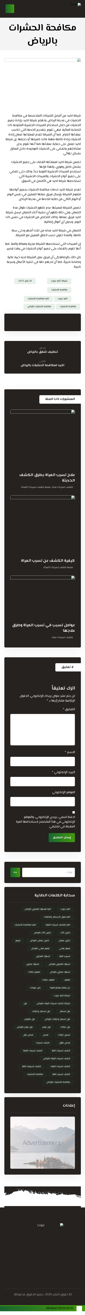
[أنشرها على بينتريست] (61, 321)
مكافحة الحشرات (59, 290)
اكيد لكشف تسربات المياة (57, 925)
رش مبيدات (35, 988)
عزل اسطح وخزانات (41, 1011)
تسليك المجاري (43, 956)
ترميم (17, 941)
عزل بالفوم (30, 1019)
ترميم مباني (64, 948)
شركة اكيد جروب (62, 996)
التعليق (69, 709)
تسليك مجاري (32, 964)
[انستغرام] (35, 1267)
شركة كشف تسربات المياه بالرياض (53, 1004)
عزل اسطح (65, 1011)
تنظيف (67, 980)
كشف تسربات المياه (60, 1066)
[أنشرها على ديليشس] (45, 321)
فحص (45, 1035)
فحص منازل (64, 1043)
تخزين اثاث (65, 933)
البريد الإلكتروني (63, 772)
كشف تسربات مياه (62, 487)
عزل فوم (46, 1027)
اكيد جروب (62, 299)
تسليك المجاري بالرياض (59, 964)
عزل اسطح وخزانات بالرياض (57, 1019)
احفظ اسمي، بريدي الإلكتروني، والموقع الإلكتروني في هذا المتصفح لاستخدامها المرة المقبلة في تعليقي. (45, 822)
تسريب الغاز (65, 956)
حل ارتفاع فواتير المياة (60, 988)
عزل (25, 1004)
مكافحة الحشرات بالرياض (39, 306)
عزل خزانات (65, 1027)
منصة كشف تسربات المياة (36, 487)
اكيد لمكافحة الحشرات (38, 299)
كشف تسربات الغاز (61, 1051)
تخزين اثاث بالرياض (42, 933)
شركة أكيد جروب (59, 281)
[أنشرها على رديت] (53, 321)
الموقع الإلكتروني (63, 792)
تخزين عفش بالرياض (39, 941)
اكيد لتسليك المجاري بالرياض (38, 909)
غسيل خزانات (64, 1035)
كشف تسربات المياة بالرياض (56, 1059)
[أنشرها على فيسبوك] (77, 321)
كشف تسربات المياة (32, 1051)
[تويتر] (50, 1267)
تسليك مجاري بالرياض (60, 972)
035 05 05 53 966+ (34, 1236)
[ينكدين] (42, 1267)
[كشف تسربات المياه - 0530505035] (65, 9)
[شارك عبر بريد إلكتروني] (29, 321)
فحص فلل (28, 1035)
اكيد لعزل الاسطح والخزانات (57, 917)
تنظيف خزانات (48, 980)
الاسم (70, 752)
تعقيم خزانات (34, 972)
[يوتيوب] (27, 1267)
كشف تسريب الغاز (61, 1074)
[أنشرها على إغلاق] (69, 321)
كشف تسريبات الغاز (31, 1066)
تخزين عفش (64, 941)
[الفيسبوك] (58, 1267)
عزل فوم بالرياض (25, 1027)
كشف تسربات (43, 1043)
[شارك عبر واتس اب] (37, 321)
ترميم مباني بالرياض (40, 948)
